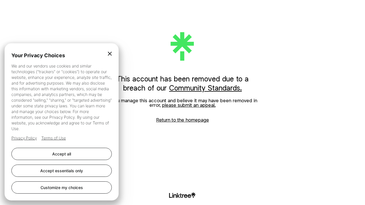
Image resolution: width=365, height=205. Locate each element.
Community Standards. (205, 88)
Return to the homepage (182, 120)
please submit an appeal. (189, 105)
